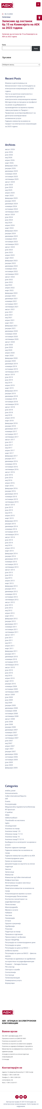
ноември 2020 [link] (11, 334)
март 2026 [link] (9, 163)
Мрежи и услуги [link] (11, 910)
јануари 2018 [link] (10, 426)
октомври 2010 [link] (11, 662)
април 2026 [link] (10, 160)
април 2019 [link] (10, 385)
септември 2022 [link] (11, 274)
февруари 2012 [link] (11, 619)
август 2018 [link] (10, 407)
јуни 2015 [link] (9, 510)
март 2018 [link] (9, 421)
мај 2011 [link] (8, 643)
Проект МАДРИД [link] (12, 940)
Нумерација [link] (10, 918)
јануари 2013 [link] (10, 589)
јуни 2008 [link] (9, 724)
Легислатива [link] (10, 904)
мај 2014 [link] (8, 545)
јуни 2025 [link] (9, 187)
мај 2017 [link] (8, 448)
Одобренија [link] (10, 926)
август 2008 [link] (10, 719)
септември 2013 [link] (11, 567)
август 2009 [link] (10, 695)
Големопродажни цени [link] (14, 858)
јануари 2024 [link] (10, 233)
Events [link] (7, 801)
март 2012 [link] (9, 616)
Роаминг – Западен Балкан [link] (16, 964)
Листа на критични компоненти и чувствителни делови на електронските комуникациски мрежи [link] (20, 96)
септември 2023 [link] (11, 244)
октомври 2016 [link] (11, 467)
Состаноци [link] (9, 975)
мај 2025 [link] (8, 190)
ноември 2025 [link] (11, 174)
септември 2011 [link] (11, 632)
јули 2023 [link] (9, 250)
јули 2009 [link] (9, 697)
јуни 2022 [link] (9, 282)
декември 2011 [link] (11, 624)
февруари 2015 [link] (11, 521)
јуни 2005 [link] (9, 765)
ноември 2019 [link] (11, 366)
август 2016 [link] (10, 472)
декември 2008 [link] (11, 708)
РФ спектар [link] (9, 967)
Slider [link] (7, 815)
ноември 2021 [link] (11, 301)
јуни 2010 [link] (9, 673)
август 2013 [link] (10, 570)
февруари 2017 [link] (11, 456)
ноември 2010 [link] (11, 659)
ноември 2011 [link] (11, 627)
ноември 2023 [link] (11, 239)
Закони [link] (8, 869)
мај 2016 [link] (8, 480)
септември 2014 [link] (11, 535)
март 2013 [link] (9, 583)
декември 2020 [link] (11, 331)
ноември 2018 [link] (11, 399)
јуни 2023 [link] (9, 252)
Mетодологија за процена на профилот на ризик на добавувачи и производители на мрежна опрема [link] (21, 104)
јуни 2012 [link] (9, 608)
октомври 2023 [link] (11, 242)
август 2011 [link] (10, 635)
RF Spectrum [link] (10, 810)
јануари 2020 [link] (10, 361)
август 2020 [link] (10, 342)
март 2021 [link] (9, 323)
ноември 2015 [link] (11, 497)
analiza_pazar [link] (10, 791)
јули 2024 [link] (9, 217)
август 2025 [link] (10, 182)
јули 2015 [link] (9, 507)
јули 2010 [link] (9, 670)
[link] (39, 17)
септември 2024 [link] (11, 212)
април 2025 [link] (10, 193)
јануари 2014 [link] (10, 556)
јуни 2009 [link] (9, 700)
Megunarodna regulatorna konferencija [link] (20, 807)
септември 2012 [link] (11, 600)
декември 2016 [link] (11, 461)
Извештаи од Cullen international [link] (18, 877)
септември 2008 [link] (11, 716)
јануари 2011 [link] (10, 654)
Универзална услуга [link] (13, 980)
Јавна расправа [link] (11, 885)
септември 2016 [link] (11, 469)
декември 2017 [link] (11, 429)
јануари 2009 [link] (10, 705)
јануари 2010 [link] (10, 684)
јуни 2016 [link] (9, 478)
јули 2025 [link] (9, 185)
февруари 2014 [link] (11, 553)
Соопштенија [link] (10, 972)
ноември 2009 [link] (11, 686)
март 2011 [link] (9, 648)
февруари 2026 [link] (11, 166)
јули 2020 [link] (9, 345)
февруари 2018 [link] (11, 423)
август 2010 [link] (10, 667)
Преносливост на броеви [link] (15, 937)
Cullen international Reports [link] (15, 796)
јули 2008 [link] (9, 722)
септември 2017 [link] (11, 437)
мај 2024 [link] (8, 223)
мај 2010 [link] (8, 676)
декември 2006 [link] (11, 754)
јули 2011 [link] (9, 638)
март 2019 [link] (9, 388)
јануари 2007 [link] (10, 751)
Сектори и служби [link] (12, 970)
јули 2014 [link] (9, 540)
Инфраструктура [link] (12, 880)
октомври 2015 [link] (11, 499)
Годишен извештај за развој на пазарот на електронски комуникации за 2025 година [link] (20, 123)
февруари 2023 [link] (11, 261)
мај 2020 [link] (8, 350)
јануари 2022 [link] (10, 296)
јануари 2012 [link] (10, 621)
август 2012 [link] (10, 602)
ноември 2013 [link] (11, 562)
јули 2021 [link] (9, 312)
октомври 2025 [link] (11, 176)
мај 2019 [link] (8, 383)
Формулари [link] (10, 983)
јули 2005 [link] (9, 762)
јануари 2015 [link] (10, 524)
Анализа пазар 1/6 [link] (12, 831)
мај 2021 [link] (8, 318)
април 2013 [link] (10, 581)
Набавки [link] (8, 913)
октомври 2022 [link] (11, 271)
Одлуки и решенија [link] (13, 923)
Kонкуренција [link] (10, 804)
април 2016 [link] (10, 483)
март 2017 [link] (9, 453)
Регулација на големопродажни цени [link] (20, 942)
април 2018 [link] (10, 418)
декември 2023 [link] (11, 236)
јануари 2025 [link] (10, 201)
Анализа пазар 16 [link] (12, 837)
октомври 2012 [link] (11, 597)
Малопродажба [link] (11, 907)
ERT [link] (6, 799)
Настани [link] (8, 915)
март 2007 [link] (9, 749)
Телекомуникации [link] (12, 978)
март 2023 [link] (9, 258)
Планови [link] (8, 929)
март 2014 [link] (9, 551)
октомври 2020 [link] (11, 337)
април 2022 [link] (10, 288)
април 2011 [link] (10, 646)
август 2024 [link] (10, 214)
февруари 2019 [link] (11, 391)
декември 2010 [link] (11, 657)
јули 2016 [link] (9, 475)
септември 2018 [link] (11, 404)
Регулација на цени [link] (13, 945)
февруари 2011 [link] (11, 651)
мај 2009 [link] (8, 703)
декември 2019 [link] (11, 364)
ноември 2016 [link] (11, 464)
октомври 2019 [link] (11, 369)
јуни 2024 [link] (9, 220)
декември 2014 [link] (11, 526)
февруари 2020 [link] (11, 358)
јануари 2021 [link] (10, 328)
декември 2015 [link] (11, 494)
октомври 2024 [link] (11, 209)
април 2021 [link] (10, 320)
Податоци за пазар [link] (12, 932)
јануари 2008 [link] (10, 727)
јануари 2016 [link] (10, 491)
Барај (4, 45)
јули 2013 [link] (9, 572)
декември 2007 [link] (11, 730)
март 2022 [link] (9, 290)
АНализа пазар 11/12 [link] (14, 834)
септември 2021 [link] (11, 307)
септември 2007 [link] (11, 738)
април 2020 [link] (10, 353)
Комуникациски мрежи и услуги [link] (18, 894)
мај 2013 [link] (8, 578)
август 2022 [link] (10, 277)
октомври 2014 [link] (11, 532)
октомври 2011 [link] (11, 629)
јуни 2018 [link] (9, 412)
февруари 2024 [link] (11, 231)
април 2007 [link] (10, 746)
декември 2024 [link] (11, 204)
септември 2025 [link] (11, 179)
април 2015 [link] (10, 516)
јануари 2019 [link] (10, 393)
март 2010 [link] (9, 681)
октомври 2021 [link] (11, 304)
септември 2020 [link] (11, 339)
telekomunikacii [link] (11, 818)
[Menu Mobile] (38, 4)
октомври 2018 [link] (11, 402)
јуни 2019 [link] (9, 380)
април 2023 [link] (10, 255)
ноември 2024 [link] (11, 206)
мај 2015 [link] (8, 513)
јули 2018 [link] (9, 410)
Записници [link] (6, 17)
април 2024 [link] (10, 225)
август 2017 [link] (10, 440)
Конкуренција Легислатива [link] (16, 896)
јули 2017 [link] (9, 442)
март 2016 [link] (9, 486)
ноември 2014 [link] (11, 529)
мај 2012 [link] (8, 610)
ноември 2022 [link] (11, 269)
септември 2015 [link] (11, 502)
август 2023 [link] (10, 247)
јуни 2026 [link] (9, 155)
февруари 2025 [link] (11, 198)
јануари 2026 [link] (10, 168)
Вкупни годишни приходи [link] (15, 848)
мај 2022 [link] (8, 285)
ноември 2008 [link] (11, 711)
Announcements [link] (11, 793)
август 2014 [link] (10, 537)
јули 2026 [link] (9, 152)
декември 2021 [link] (11, 299)
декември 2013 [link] (11, 559)
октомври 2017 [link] (11, 434)
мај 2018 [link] (8, 415)
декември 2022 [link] (11, 266)
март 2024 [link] (9, 228)
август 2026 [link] (10, 149)
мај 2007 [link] (8, 743)
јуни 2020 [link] (9, 347)
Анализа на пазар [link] (12, 829)
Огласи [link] (8, 921)
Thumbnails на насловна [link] (15, 820)
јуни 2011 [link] (9, 640)
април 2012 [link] (10, 613)
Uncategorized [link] (10, 826)
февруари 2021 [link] (11, 326)
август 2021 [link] (10, 309)
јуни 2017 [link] (9, 445)
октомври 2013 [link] (11, 564)
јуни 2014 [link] (9, 543)
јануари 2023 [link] (10, 263)
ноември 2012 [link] (11, 594)
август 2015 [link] (10, 505)
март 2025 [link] (9, 195)
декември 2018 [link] (11, 396)
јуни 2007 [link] (9, 741)
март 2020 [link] (9, 355)
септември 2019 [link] (11, 372)
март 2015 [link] (9, 518)
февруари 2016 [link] (11, 488)
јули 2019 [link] (9, 377)
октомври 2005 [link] (11, 760)
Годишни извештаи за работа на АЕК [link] (20, 856)
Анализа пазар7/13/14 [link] (14, 839)
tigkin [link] (7, 823)
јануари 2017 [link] (10, 459)
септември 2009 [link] (11, 692)
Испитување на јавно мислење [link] (17, 883)
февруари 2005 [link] (11, 768)
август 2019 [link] (10, 374)
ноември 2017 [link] (11, 431)
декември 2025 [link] (11, 171)
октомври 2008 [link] (11, 714)
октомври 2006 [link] (11, 757)
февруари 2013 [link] (11, 586)
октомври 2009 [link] (11, 689)
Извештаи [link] (9, 875)
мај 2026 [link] (8, 158)
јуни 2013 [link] (9, 575)
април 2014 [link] (10, 548)
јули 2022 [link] (9, 280)
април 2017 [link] (10, 450)
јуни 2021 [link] (9, 315)
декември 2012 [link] (11, 591)
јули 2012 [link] (9, 605)
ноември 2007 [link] (11, 732)
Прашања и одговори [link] (14, 934)
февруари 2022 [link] (11, 293)
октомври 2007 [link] (11, 735)
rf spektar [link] (9, 812)
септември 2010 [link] (11, 665)
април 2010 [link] (10, 678)
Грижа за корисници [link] (13, 861)
